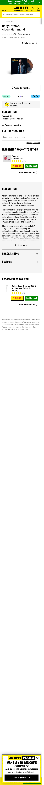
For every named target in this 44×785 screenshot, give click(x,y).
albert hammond (13, 29)
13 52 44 (30, 3)
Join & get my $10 (21, 777)
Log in (12, 103)
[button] (7, 8)
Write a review (24, 34)
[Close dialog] (37, 758)
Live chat (16, 3)
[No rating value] (7, 34)
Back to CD (9, 21)
